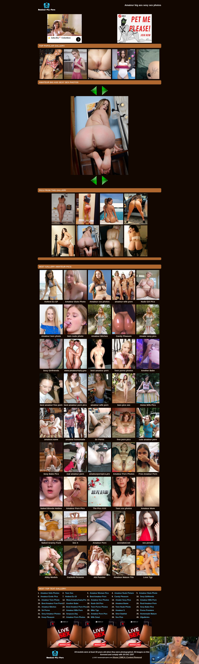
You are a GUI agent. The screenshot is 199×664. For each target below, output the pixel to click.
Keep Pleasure (48, 617)
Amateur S (120, 610)
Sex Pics (119, 617)
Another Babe (72, 603)
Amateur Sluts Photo (148, 593)
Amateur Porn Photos (75, 617)
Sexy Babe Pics (147, 607)
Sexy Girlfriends (147, 597)
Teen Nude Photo (123, 607)
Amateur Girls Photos (50, 593)
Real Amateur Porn (148, 603)
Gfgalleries (144, 617)
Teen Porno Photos (99, 607)
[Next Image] (105, 95)
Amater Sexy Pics (123, 600)
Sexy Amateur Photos (51, 614)
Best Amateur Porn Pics (76, 607)
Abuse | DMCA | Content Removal (127, 657)
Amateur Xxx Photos (100, 600)
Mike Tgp (95, 610)
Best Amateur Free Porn (52, 603)
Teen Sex (69, 593)
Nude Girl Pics (97, 603)
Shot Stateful (121, 614)
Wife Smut (95, 617)
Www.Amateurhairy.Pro (76, 600)
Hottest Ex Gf (71, 597)
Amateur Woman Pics (99, 593)
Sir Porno (46, 610)
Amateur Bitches (49, 607)
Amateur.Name (122, 603)
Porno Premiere (147, 610)
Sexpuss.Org (72, 614)
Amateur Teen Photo (50, 600)
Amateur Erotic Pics (49, 597)
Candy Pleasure (121, 597)
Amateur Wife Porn (148, 600)
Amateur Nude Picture (124, 593)
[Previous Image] (94, 95)
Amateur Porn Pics (99, 614)
